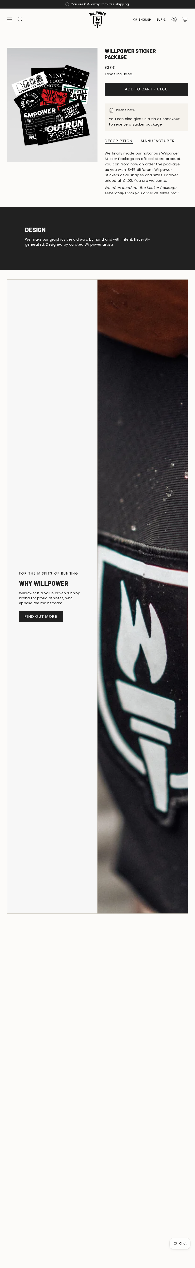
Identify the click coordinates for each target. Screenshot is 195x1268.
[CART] (185, 19)
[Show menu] (9, 19)
